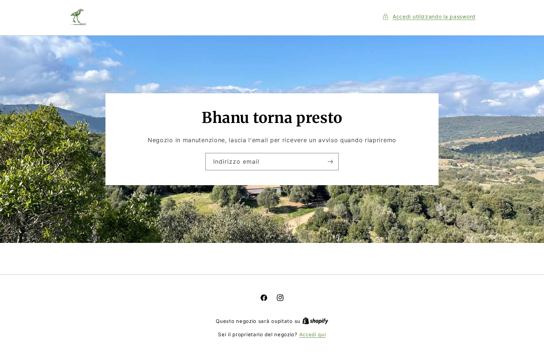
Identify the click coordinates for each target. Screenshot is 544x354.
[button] (429, 16)
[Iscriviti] (330, 161)
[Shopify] (315, 321)
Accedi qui (312, 334)
